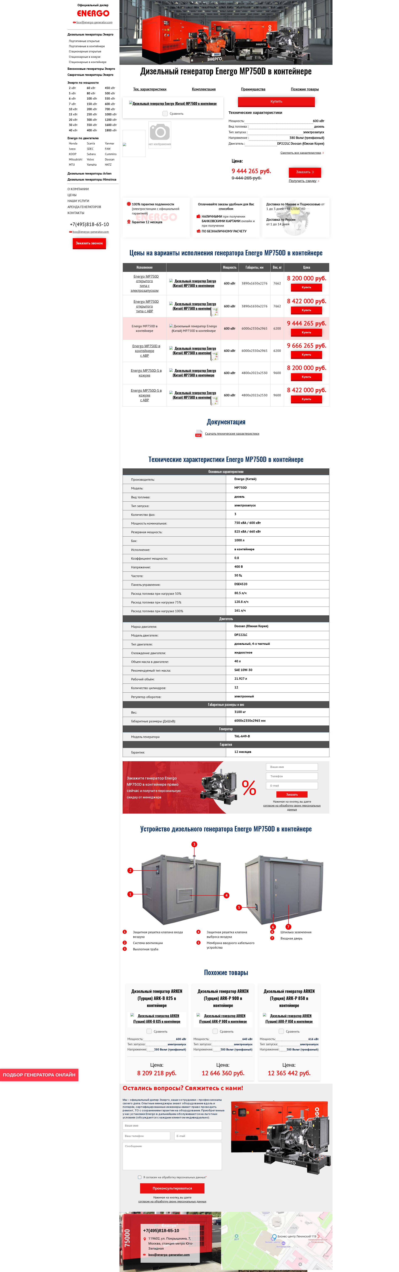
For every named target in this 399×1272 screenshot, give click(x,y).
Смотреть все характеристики (301, 152)
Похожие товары (305, 89)
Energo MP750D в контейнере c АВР (146, 351)
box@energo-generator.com (94, 22)
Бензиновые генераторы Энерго (91, 68)
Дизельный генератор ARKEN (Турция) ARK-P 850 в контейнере (289, 998)
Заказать (303, 172)
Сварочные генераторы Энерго (90, 75)
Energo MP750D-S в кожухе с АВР (146, 395)
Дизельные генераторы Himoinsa (92, 179)
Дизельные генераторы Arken (90, 173)
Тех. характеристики (149, 89)
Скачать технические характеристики (232, 433)
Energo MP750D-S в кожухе (146, 373)
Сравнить (176, 113)
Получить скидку (302, 181)
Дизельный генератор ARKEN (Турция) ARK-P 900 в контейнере (223, 998)
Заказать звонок (89, 243)
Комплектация (204, 89)
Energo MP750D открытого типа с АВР (146, 306)
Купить (306, 287)
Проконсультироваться (172, 1188)
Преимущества (253, 89)
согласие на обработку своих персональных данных (292, 807)
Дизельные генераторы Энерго (90, 34)
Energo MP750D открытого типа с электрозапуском (145, 283)
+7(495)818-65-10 (89, 224)
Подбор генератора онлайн (39, 1074)
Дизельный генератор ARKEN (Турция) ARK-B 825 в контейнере (156, 998)
